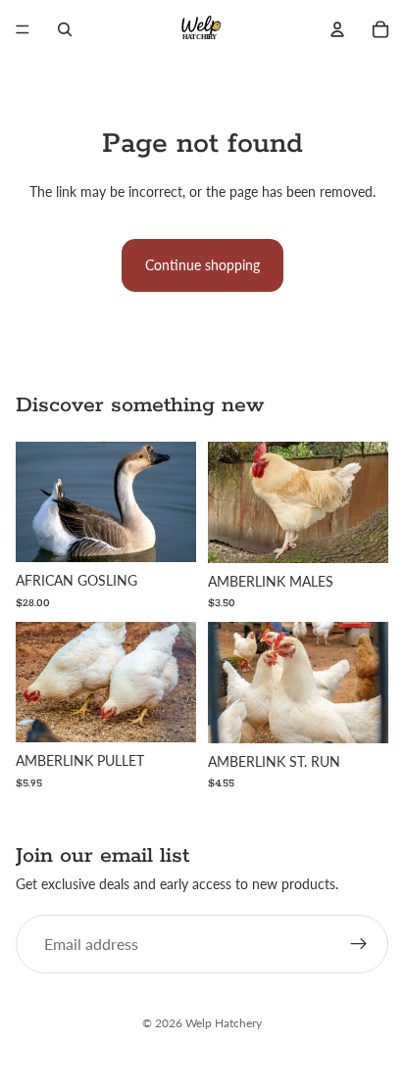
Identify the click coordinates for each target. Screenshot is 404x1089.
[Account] (337, 29)
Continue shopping (202, 265)
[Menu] (22, 29)
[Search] (64, 29)
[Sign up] (358, 945)
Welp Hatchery (223, 1023)
